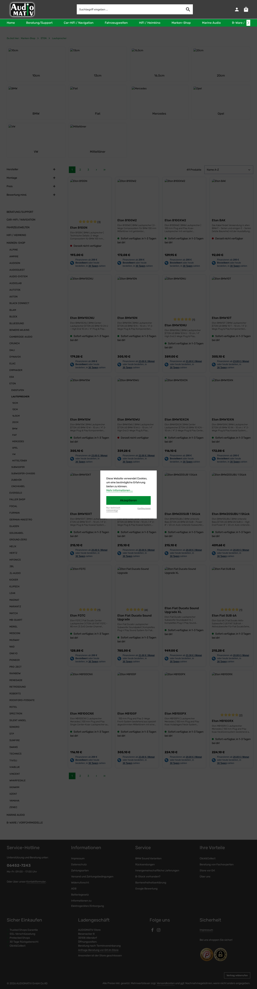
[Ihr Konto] (237, 9)
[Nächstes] (248, 23)
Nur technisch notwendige (113, 509)
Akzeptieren (128, 500)
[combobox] (130, 9)
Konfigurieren (144, 508)
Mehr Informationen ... (119, 490)
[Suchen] (188, 9)
